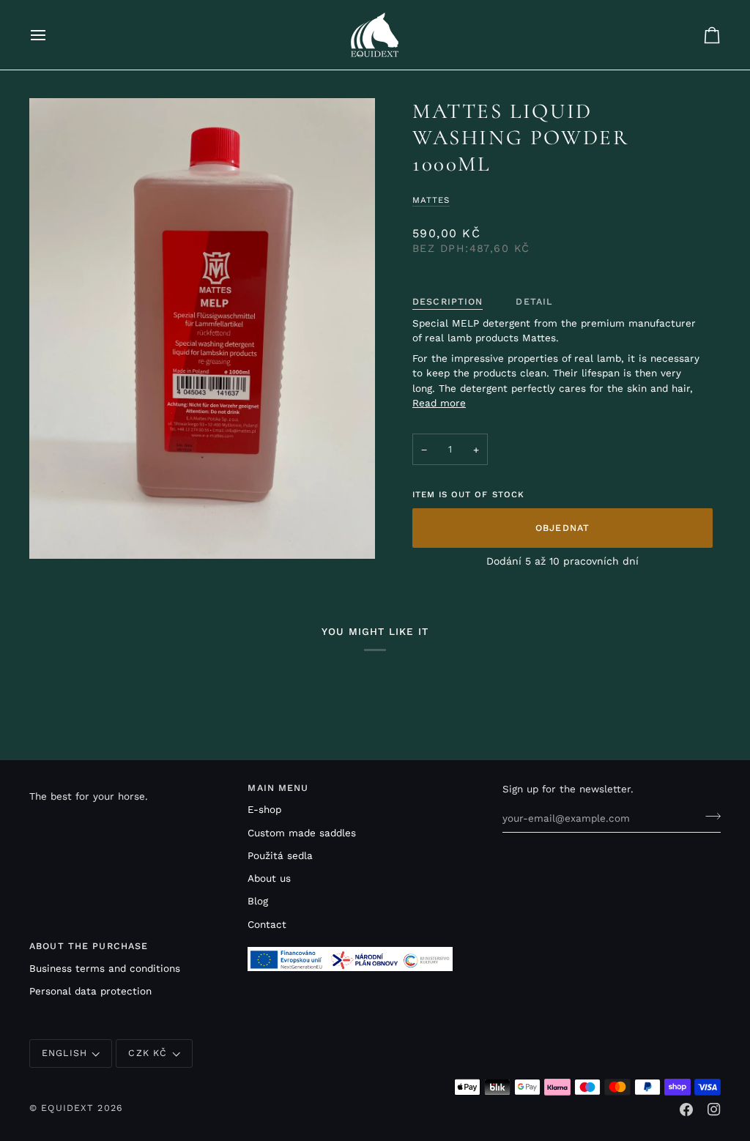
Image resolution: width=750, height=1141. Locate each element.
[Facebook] (686, 1109)
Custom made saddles (302, 833)
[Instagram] (714, 1109)
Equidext (67, 1107)
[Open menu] (51, 35)
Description (447, 301)
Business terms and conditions (104, 968)
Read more (439, 403)
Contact (267, 924)
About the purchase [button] (88, 945)
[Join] (709, 816)
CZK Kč (147, 1052)
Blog (258, 901)
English (64, 1052)
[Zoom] (202, 328)
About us (269, 878)
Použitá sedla (280, 855)
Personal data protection (90, 991)
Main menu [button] (278, 787)
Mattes (431, 200)
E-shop (264, 809)
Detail (534, 301)
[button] (131, 785)
